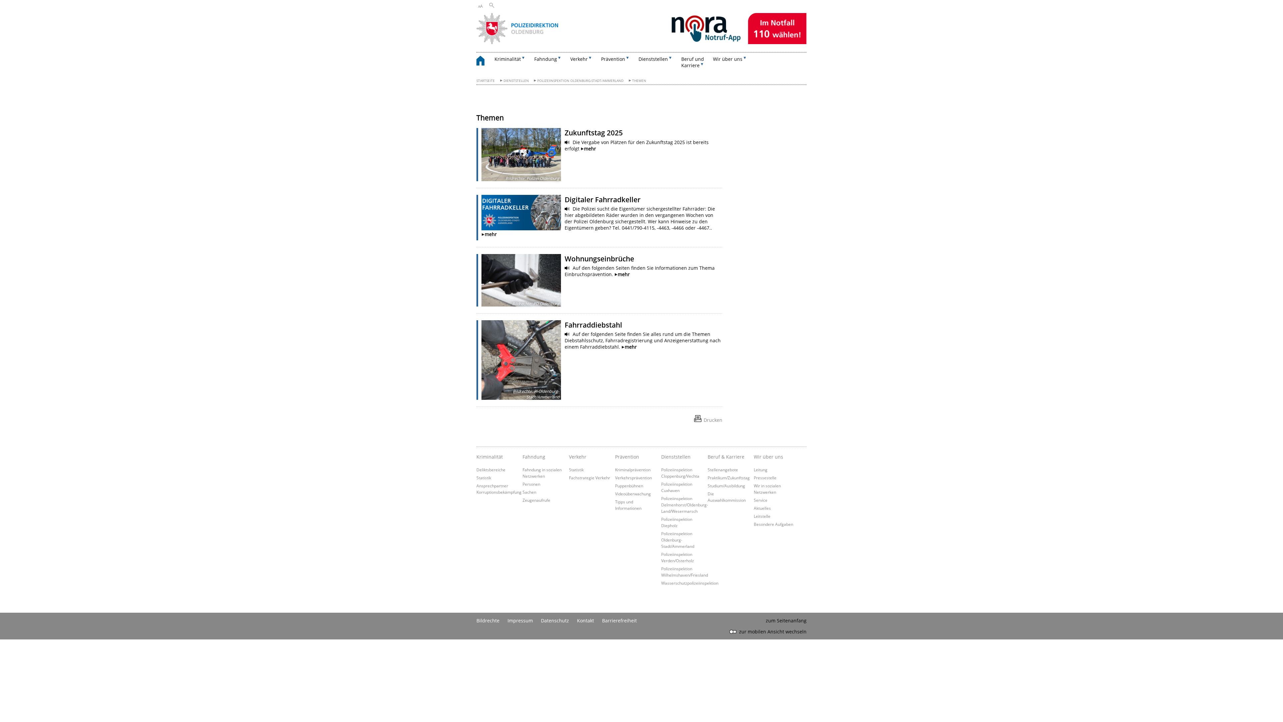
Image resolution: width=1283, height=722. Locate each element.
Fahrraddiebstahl (593, 325)
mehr (590, 148)
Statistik (483, 477)
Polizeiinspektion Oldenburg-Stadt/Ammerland (580, 81)
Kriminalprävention (633, 469)
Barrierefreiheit (619, 620)
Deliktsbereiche (491, 469)
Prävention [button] (613, 59)
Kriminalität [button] (507, 59)
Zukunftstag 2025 (594, 132)
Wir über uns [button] (727, 59)
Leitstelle (762, 516)
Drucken (713, 420)
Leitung (760, 469)
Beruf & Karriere (726, 457)
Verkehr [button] (579, 59)
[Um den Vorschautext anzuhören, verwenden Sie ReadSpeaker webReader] (567, 142)
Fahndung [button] (545, 59)
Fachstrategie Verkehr (589, 477)
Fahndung (534, 457)
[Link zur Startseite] (641, 42)
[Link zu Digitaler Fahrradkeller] (521, 212)
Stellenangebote (723, 469)
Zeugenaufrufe (536, 500)
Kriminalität (489, 457)
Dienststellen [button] (653, 59)
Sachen (529, 492)
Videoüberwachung (633, 493)
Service (760, 500)
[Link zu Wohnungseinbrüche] (521, 280)
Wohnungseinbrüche (599, 258)
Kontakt (585, 620)
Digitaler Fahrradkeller (602, 199)
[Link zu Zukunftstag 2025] (521, 154)
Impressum (520, 620)
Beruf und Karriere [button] (692, 62)
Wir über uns (768, 457)
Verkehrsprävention (633, 477)
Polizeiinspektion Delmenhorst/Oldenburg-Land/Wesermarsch (684, 505)
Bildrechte (488, 620)
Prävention (627, 457)
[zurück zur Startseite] (483, 61)
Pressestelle (765, 477)
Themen (639, 81)
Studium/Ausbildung (726, 485)
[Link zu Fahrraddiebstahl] (521, 360)
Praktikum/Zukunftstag (729, 477)
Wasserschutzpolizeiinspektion (689, 583)
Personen (531, 484)
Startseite (485, 81)
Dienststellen (516, 81)
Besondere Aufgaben (773, 524)
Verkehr (577, 457)
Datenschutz (555, 620)
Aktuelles (762, 508)
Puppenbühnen (629, 485)
